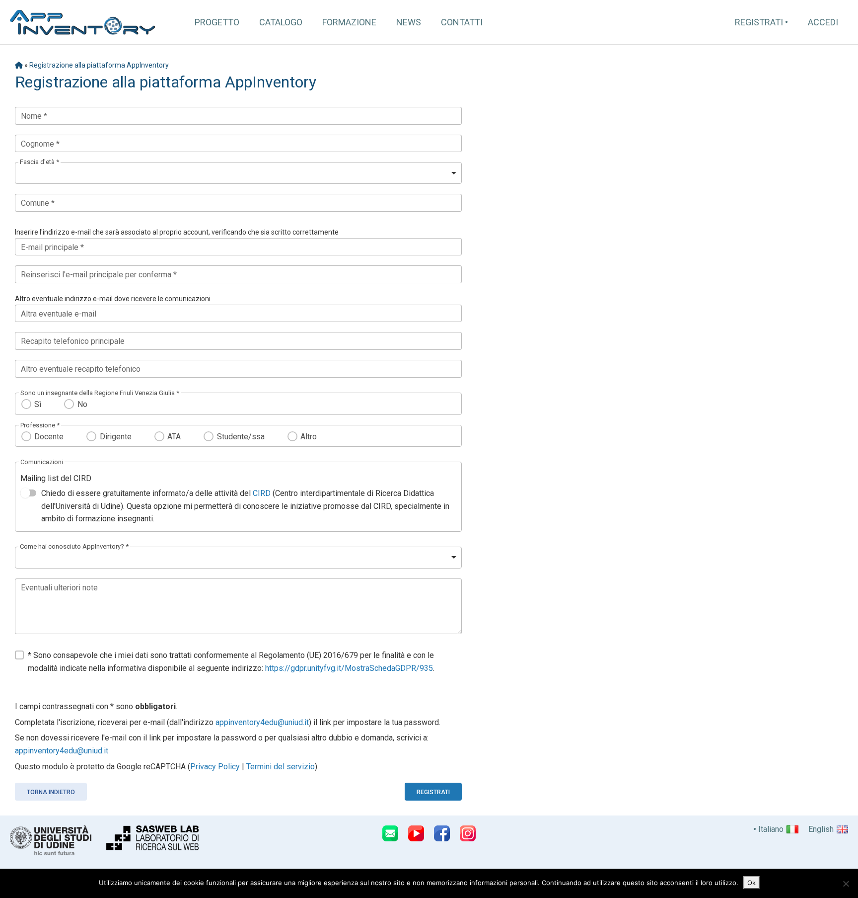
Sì (37, 404)
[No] (846, 884)
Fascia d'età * (39, 162)
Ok (751, 883)
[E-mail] (390, 833)
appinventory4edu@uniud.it (262, 722)
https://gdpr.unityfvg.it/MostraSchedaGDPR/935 (349, 668)
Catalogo (280, 22)
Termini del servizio (280, 766)
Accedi (823, 22)
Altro (308, 436)
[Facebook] (442, 833)
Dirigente (115, 436)
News (408, 22)
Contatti (462, 22)
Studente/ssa (240, 436)
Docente (49, 436)
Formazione (349, 22)
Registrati (759, 22)
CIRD (262, 493)
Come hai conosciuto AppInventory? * (74, 546)
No (82, 404)
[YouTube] (416, 833)
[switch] (28, 493)
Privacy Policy (215, 766)
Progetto (217, 22)
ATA (174, 436)
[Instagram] (468, 833)
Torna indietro (51, 792)
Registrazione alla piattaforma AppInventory (99, 65)
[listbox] (238, 173)
